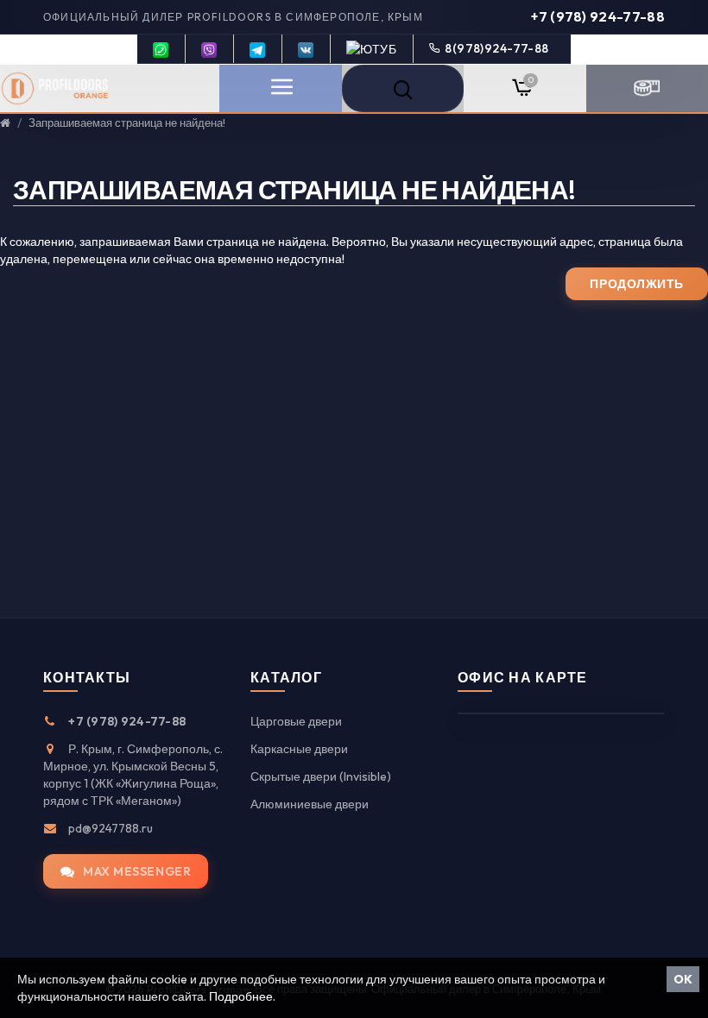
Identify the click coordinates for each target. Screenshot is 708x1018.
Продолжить (637, 284)
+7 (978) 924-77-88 (598, 16)
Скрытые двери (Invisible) (320, 776)
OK (682, 979)
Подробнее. (242, 996)
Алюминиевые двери (309, 804)
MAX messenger (137, 871)
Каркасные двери (299, 749)
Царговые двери (296, 721)
